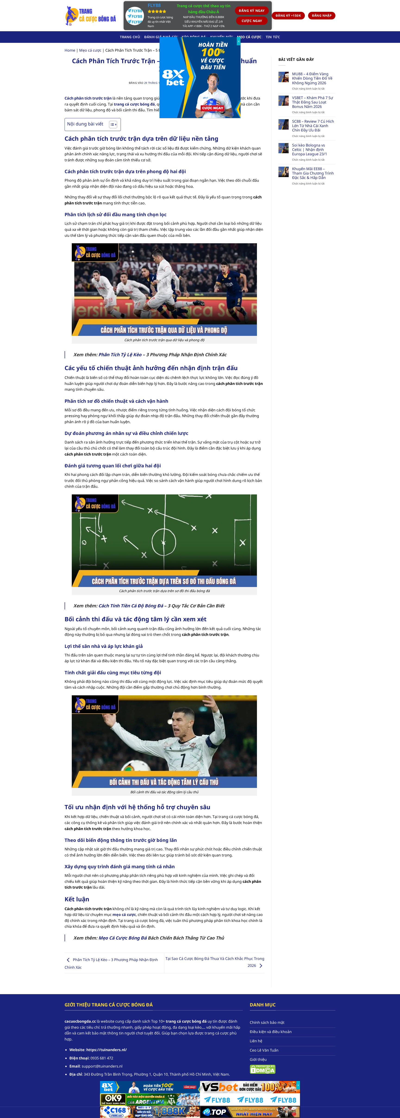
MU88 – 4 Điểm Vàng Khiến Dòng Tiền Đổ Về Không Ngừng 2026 (312, 78)
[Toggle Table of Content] (111, 124)
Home (70, 50)
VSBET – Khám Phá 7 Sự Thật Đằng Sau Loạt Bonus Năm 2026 (312, 102)
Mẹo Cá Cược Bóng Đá (122, 938)
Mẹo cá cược (249, 37)
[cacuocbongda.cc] (91, 16)
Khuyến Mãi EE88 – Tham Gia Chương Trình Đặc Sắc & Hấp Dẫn (313, 173)
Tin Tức (273, 37)
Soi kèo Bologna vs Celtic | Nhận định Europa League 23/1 (309, 149)
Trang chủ (130, 37)
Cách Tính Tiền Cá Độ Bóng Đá (130, 606)
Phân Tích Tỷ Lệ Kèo (119, 354)
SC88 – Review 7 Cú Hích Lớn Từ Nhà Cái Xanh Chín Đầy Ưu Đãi (313, 126)
